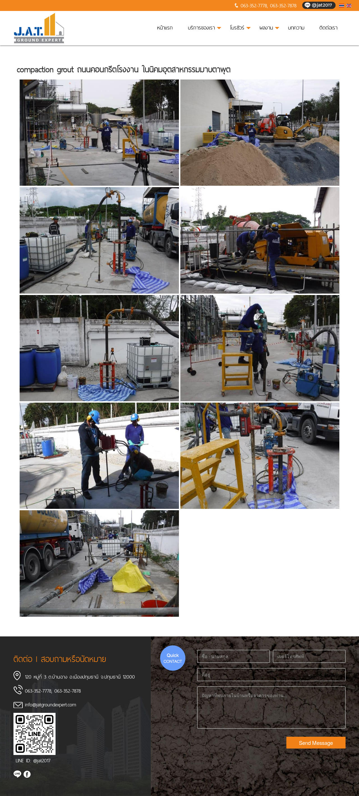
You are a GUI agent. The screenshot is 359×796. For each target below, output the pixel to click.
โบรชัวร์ (237, 27)
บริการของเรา (201, 27)
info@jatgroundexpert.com (50, 704)
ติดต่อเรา (328, 27)
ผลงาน (266, 27)
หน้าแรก (165, 27)
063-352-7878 (283, 5)
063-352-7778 (254, 5)
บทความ (296, 27)
